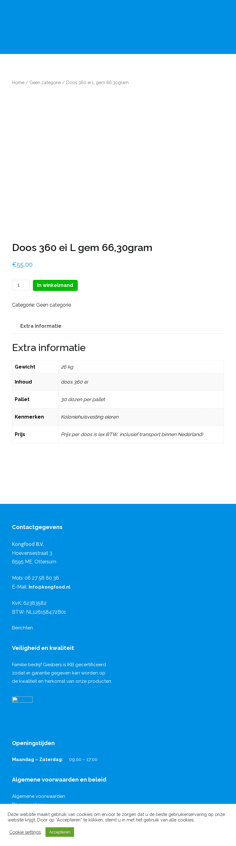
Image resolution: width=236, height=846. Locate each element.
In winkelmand (55, 285)
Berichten (22, 628)
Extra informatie (40, 326)
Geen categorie (45, 82)
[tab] (40, 326)
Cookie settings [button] (25, 832)
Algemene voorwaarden (38, 796)
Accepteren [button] (59, 832)
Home (18, 82)
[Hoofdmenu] (11, 47)
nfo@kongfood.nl (49, 587)
